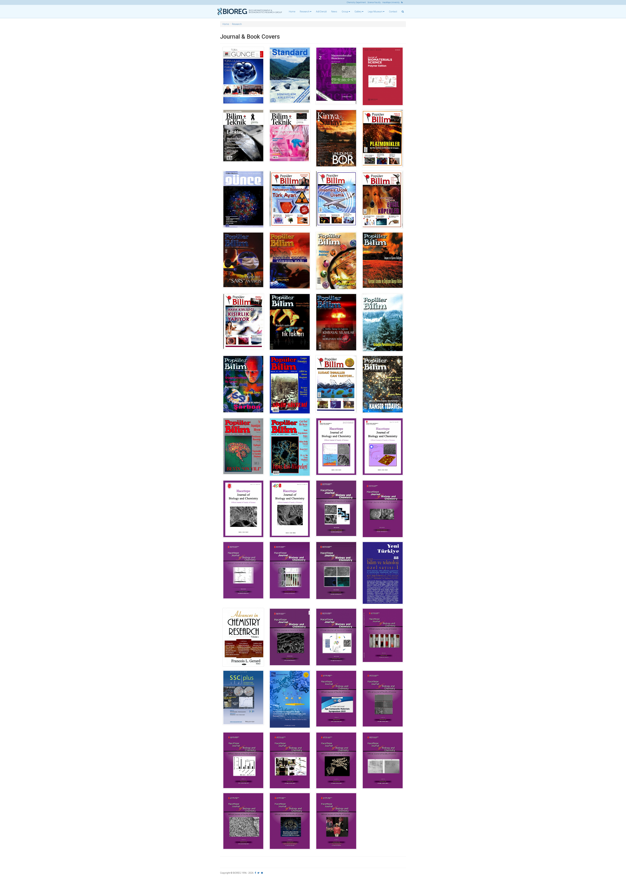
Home (292, 11)
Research (237, 24)
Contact (393, 11)
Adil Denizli (321, 11)
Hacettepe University (391, 2)
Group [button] (345, 11)
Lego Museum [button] (375, 11)
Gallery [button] (358, 11)
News (334, 11)
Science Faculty (374, 2)
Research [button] (305, 11)
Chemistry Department (356, 2)
